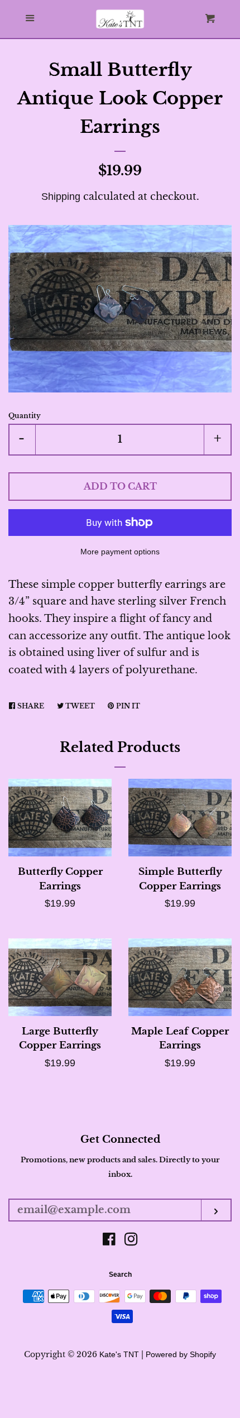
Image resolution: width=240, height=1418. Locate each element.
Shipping (60, 196)
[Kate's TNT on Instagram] (131, 1241)
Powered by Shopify (181, 1354)
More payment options (120, 551)
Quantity (24, 415)
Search (120, 1274)
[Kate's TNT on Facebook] (109, 1241)
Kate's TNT (119, 1354)
